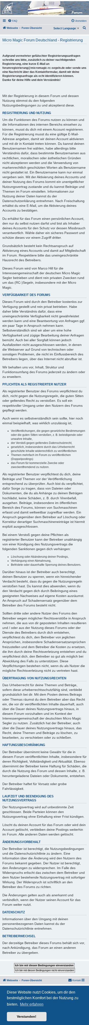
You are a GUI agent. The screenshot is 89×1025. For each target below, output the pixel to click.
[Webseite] (44, 8)
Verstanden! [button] (26, 1016)
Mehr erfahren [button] (31, 1004)
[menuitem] (12, 21)
